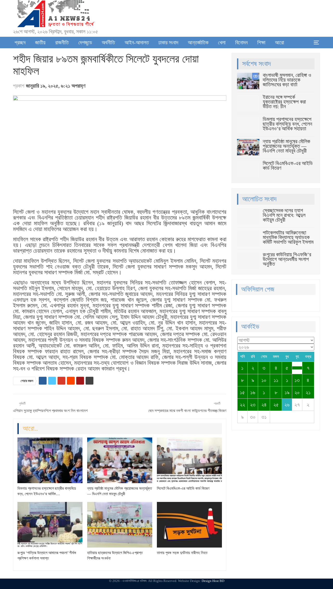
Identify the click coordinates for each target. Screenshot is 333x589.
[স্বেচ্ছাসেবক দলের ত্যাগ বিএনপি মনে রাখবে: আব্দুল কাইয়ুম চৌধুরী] (248, 216)
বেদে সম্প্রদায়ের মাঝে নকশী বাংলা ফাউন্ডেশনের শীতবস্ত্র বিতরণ (187, 411)
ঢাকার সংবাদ (168, 42)
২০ (297, 392)
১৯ (287, 392)
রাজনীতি (62, 42)
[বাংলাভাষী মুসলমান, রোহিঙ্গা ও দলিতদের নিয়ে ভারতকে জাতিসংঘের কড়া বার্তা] (248, 81)
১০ (263, 380)
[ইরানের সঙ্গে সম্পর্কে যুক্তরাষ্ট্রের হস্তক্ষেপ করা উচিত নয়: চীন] (248, 103)
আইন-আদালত (137, 42)
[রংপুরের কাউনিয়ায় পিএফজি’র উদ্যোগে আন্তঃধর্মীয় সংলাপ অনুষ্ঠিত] (248, 260)
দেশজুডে (85, 42)
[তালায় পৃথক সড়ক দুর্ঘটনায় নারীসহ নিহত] (189, 525)
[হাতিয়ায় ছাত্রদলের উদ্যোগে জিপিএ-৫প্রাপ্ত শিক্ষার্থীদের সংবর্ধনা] (119, 525)
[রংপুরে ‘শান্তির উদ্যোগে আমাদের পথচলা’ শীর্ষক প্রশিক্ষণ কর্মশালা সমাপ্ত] (49, 525)
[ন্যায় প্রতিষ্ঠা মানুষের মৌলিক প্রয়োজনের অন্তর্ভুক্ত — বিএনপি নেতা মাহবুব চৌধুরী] (119, 460)
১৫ (242, 392)
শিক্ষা (261, 42)
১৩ (297, 380)
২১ (308, 392)
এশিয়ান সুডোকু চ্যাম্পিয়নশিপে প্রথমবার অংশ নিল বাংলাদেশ (50, 411)
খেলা (222, 42)
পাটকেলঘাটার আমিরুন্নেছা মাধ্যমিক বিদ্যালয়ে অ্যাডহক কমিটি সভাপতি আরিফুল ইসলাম (288, 237)
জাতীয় (40, 42)
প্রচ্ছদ (20, 42)
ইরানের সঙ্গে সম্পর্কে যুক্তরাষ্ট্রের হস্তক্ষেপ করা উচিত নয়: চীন (284, 101)
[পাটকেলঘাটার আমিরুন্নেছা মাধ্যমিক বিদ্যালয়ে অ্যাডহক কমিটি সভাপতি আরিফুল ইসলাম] (248, 238)
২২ (242, 405)
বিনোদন (241, 42)
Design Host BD (213, 581)
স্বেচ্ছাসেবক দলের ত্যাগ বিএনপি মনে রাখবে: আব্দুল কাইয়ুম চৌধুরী (284, 215)
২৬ (287, 405)
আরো (279, 42)
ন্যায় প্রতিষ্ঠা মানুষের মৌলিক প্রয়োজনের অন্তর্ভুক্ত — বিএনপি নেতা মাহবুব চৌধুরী (286, 146)
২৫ (276, 405)
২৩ (252, 405)
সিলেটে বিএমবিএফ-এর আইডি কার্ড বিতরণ (288, 165)
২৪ (264, 405)
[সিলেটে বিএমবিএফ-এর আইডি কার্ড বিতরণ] (189, 460)
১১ (276, 380)
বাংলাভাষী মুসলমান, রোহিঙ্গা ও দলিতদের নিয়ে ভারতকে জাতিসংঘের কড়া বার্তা (287, 79)
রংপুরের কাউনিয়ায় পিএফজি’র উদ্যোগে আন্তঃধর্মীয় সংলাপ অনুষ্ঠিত (287, 259)
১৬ (252, 392)
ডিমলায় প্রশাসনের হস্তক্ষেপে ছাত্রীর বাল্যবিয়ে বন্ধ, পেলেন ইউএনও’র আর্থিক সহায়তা (287, 123)
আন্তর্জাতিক (198, 42)
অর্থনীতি (108, 42)
